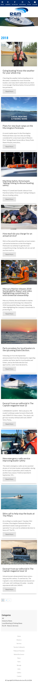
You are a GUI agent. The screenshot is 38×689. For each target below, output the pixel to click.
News (19, 658)
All (3, 618)
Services (19, 643)
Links (19, 669)
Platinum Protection (19, 651)
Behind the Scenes (19, 654)
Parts (19, 661)
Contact (19, 676)
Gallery (19, 672)
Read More (9, 91)
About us (19, 640)
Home (19, 636)
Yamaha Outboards (19, 647)
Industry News (7, 621)
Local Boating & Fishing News (12, 623)
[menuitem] (19, 636)
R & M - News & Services (10, 626)
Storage (19, 665)
